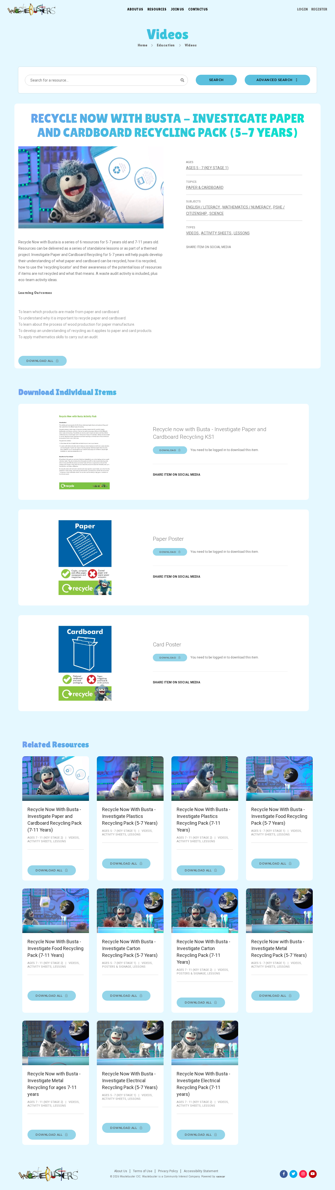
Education (166, 45)
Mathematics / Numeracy (247, 207)
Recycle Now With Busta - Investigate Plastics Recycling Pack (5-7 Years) (130, 816)
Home (142, 45)
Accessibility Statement (200, 1171)
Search (216, 80)
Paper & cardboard (205, 187)
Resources (156, 9)
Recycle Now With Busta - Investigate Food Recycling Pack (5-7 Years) (279, 816)
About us (135, 9)
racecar (220, 1176)
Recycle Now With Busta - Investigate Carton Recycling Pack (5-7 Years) (130, 948)
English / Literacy (203, 207)
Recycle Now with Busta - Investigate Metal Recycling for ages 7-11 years (54, 1084)
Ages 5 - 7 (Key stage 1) (207, 168)
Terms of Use (142, 1171)
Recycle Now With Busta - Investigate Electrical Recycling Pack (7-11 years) (203, 1084)
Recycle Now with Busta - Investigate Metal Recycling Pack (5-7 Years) (279, 948)
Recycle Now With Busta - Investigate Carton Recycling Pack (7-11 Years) (203, 952)
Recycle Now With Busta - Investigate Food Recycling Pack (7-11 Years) (55, 948)
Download (168, 450)
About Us (120, 1171)
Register (319, 9)
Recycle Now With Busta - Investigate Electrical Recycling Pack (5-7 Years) (130, 1080)
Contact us (198, 9)
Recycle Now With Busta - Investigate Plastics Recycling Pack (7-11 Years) (203, 820)
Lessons (242, 233)
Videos (192, 233)
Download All (40, 361)
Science (216, 213)
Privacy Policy (167, 1171)
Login (302, 9)
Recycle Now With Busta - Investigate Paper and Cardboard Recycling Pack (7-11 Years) (54, 820)
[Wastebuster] (31, 9)
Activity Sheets (216, 233)
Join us (177, 9)
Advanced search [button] (274, 80)
